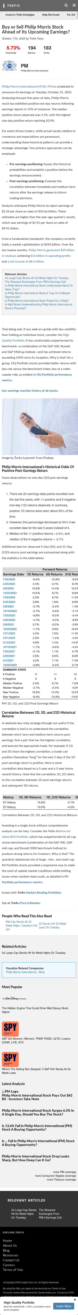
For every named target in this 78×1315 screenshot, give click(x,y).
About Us (10, 1245)
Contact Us (11, 1260)
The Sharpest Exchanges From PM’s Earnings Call (35, 282)
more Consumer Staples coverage (55, 1176)
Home (7, 1241)
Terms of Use (13, 1270)
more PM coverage (64, 1172)
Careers (9, 1265)
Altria (42, 972)
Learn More (63, 1306)
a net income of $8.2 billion (26, 261)
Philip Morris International (21, 972)
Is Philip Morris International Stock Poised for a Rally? (37, 300)
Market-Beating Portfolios (43, 892)
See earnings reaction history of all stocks (30, 390)
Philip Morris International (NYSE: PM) (27, 86)
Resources (10, 1255)
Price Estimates (30, 903)
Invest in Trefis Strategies (20, 15)
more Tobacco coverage (61, 1179)
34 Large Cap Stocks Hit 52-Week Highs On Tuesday (37, 278)
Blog (6, 1250)
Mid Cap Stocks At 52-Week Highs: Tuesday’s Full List (21, 926)
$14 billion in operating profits (50, 255)
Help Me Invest (50, 15)
